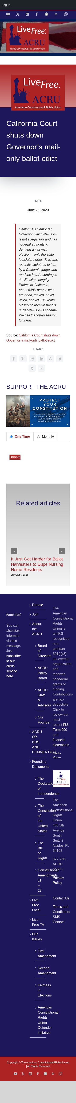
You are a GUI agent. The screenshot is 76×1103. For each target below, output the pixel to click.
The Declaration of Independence (40, 786)
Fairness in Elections (40, 990)
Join (35, 614)
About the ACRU (37, 629)
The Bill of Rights (40, 850)
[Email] (41, 368)
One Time (22, 436)
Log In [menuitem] (6, 5)
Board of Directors (40, 651)
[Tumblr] (32, 368)
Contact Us (61, 898)
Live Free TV (38, 922)
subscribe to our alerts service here (13, 666)
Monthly (47, 436)
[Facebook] (13, 358)
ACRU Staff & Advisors (40, 697)
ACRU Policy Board (40, 673)
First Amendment (40, 953)
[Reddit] (32, 358)
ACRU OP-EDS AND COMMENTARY (38, 742)
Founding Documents (38, 764)
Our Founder (40, 720)
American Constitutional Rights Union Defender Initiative (40, 1020)
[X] (23, 358)
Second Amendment (40, 970)
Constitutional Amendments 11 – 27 (40, 880)
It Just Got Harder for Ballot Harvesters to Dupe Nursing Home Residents (37, 564)
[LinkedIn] (41, 358)
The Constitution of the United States (40, 818)
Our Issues (37, 936)
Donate (15, 457)
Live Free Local (36, 905)
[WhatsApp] (50, 358)
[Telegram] (59, 358)
